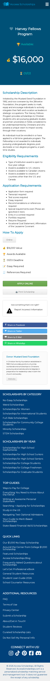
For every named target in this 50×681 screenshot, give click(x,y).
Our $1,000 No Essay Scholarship (21, 542)
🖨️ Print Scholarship (25, 292)
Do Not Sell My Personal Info (19, 637)
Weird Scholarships (13, 404)
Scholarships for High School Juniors (23, 454)
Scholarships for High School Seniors (23, 459)
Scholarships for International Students (25, 413)
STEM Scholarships (13, 433)
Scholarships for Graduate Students (23, 472)
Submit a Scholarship (14, 615)
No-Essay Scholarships (15, 400)
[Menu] (47, 4)
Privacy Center (11, 610)
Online (9, 240)
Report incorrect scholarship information (25, 308)
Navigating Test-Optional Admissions (23, 514)
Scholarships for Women (16, 409)
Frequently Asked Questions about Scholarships (22, 563)
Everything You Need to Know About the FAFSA (23, 493)
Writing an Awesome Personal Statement (19, 500)
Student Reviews (12, 626)
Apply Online (25, 283)
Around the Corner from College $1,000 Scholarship (25, 548)
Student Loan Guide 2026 (17, 578)
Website (11, 379)
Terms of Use (10, 604)
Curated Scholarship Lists (17, 632)
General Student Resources (18, 573)
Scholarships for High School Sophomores (18, 448)
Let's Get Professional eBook (18, 569)
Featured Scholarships (15, 553)
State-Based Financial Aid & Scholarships (25, 525)
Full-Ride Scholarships (15, 418)
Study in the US (11, 510)
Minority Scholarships (14, 429)
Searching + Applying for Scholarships (24, 505)
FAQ (5, 599)
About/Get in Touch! (14, 621)
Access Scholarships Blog (16, 558)
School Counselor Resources (19, 582)
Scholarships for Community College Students (23, 423)
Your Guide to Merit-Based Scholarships (17, 520)
